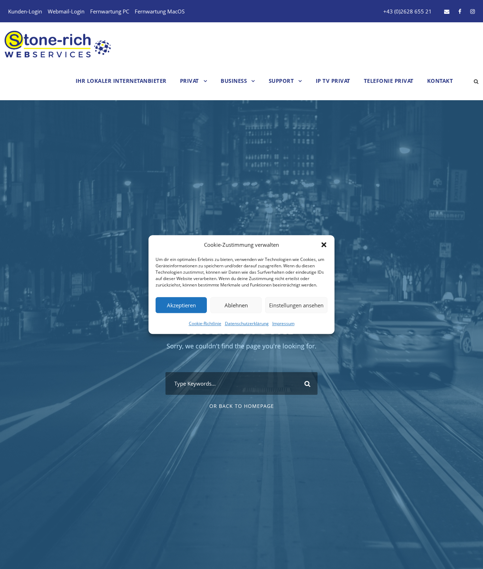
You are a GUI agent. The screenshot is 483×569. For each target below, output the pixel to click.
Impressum (283, 323)
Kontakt (440, 80)
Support (281, 80)
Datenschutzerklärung (247, 323)
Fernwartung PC (109, 11)
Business (234, 80)
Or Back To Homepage (241, 406)
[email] (446, 11)
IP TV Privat (333, 80)
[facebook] (459, 11)
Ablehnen (236, 305)
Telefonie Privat (389, 80)
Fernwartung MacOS (160, 11)
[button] (323, 245)
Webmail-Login (66, 11)
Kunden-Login (25, 11)
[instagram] (472, 11)
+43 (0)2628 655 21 (407, 11)
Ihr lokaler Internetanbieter (121, 80)
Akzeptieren (181, 305)
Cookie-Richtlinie (205, 323)
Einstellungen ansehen (296, 305)
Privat (189, 80)
